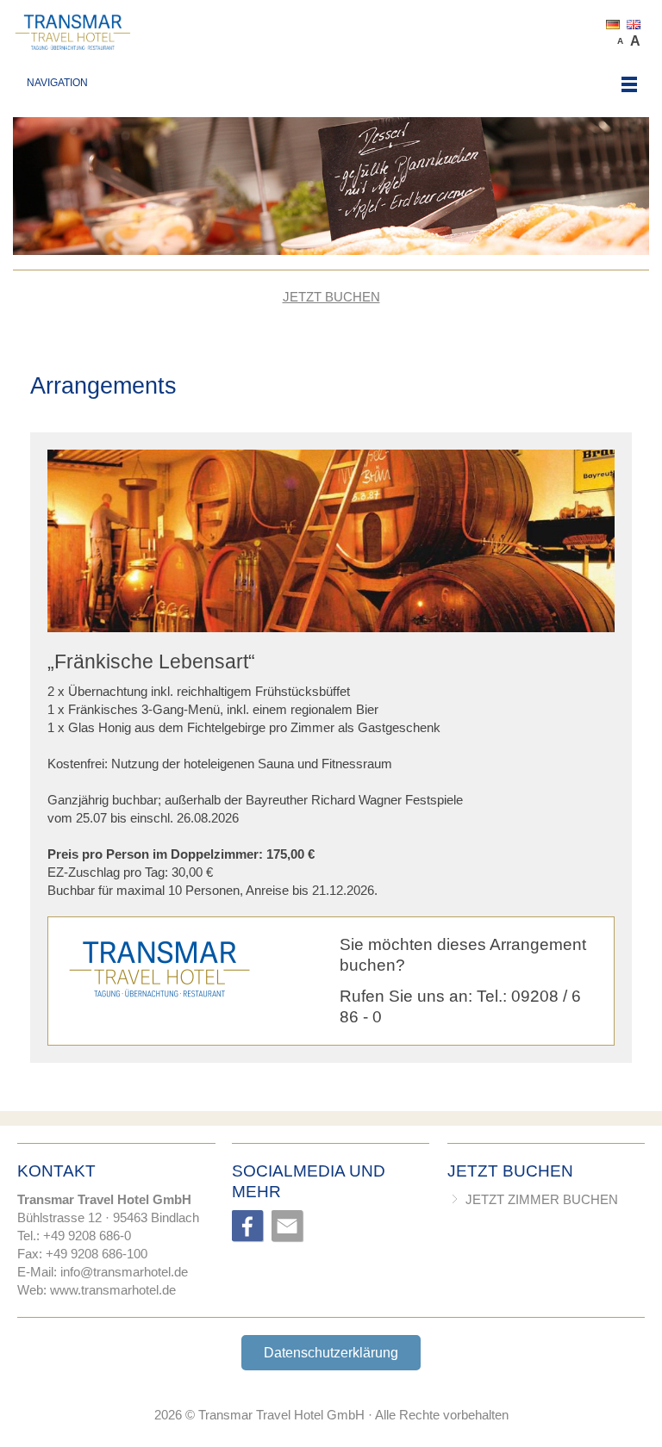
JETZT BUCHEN (331, 296)
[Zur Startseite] (330, 31)
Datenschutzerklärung (331, 1352)
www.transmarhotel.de (113, 1289)
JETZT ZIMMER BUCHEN (541, 1199)
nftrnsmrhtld (122, 1271)
